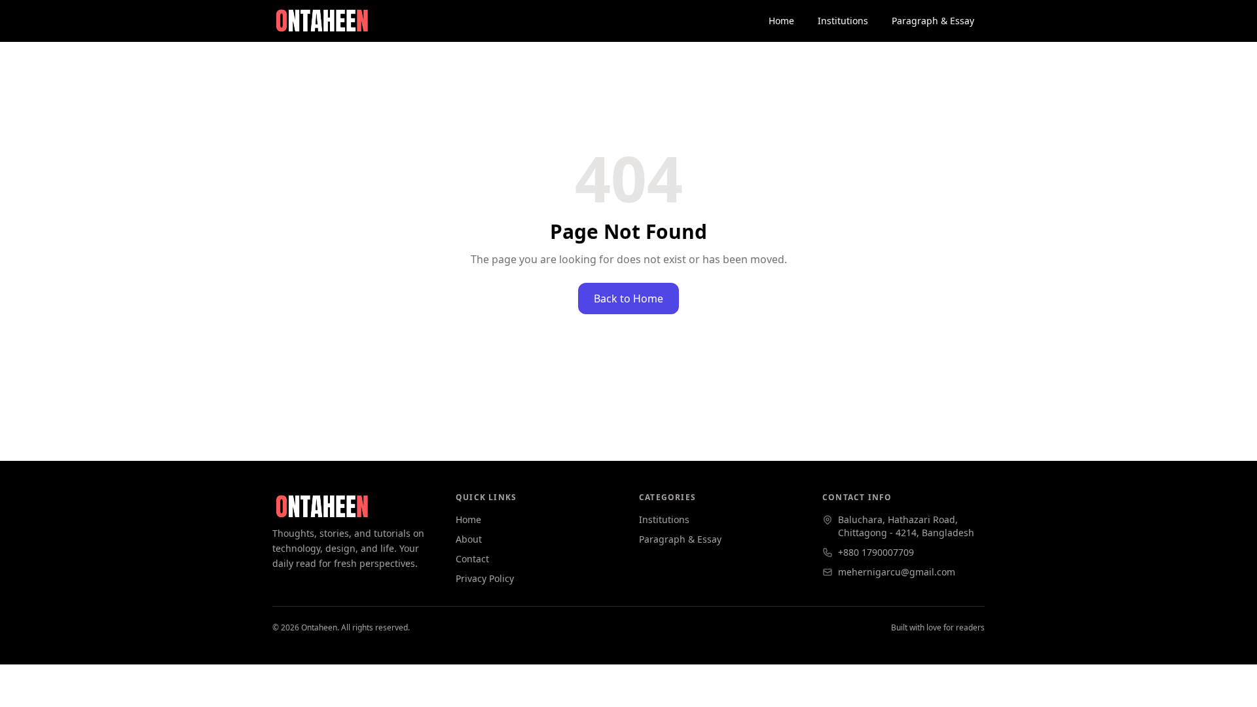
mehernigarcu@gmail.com (896, 572)
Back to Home (628, 298)
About (469, 539)
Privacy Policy (485, 578)
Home (781, 20)
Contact (472, 559)
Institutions (843, 20)
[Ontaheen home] (321, 21)
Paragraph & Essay (933, 20)
